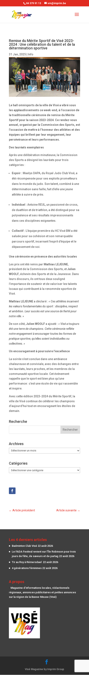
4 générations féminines (27, 568)
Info (30, 54)
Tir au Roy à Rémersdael (27, 562)
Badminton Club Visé (24, 545)
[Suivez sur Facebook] (12, 490)
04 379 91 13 (33, 3)
